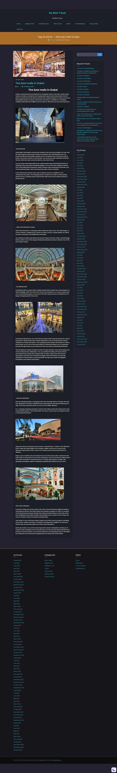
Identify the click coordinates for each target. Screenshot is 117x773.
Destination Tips (44, 23)
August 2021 (80, 317)
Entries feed (79, 563)
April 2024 (80, 230)
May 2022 (80, 293)
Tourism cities (20, 79)
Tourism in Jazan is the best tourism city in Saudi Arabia (89, 103)
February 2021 (81, 333)
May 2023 (80, 260)
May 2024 (80, 228)
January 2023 (81, 271)
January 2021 (81, 336)
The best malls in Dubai (30, 83)
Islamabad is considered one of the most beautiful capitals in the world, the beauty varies (89, 132)
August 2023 (80, 252)
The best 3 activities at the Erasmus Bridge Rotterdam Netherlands (88, 72)
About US (19, 29)
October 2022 (81, 279)
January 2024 (81, 239)
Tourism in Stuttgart (83, 75)
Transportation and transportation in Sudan (88, 98)
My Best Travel (57, 12)
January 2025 (81, 206)
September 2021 (82, 314)
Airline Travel (58, 23)
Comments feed (81, 566)
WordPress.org (80, 568)
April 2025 (80, 198)
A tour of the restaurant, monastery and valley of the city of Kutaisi (89, 115)
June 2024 (80, 225)
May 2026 (80, 163)
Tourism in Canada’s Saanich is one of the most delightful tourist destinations (89, 124)
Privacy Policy (94, 23)
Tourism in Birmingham (84, 128)
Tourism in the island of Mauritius (87, 84)
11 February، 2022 (29, 86)
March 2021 (80, 331)
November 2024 (82, 211)
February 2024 (81, 236)
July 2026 (79, 157)
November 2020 (82, 342)
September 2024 (82, 217)
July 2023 (79, 255)
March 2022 (80, 298)
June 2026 (80, 160)
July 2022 (79, 287)
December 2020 (82, 339)
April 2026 (80, 165)
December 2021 (82, 306)
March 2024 (80, 233)
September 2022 (82, 282)
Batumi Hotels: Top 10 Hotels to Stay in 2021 (89, 119)
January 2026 (81, 174)
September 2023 (82, 249)
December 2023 (82, 241)
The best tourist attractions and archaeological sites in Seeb (86, 110)
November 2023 (82, 244)
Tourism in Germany (83, 94)
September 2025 (82, 184)
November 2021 (82, 309)
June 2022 (80, 290)
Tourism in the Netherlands (85, 68)
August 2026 (80, 155)
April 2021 (80, 328)
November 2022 (82, 277)
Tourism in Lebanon (83, 106)
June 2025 (80, 193)
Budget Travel (29, 23)
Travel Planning (80, 23)
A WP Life (42, 760)
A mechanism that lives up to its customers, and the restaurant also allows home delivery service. (88, 139)
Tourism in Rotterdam (83, 81)
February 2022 (81, 301)
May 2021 (79, 325)
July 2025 (79, 190)
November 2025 (82, 179)
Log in (77, 560)
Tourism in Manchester (84, 78)
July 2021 (79, 320)
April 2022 (80, 295)
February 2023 (81, 268)
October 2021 (81, 312)
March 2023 (80, 266)
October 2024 (81, 214)
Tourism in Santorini (83, 92)
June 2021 (80, 323)
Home (18, 23)
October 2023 (81, 247)
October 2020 (81, 344)
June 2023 (80, 258)
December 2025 (82, 176)
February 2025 (81, 203)
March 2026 (80, 168)
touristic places (49, 574)
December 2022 (82, 274)
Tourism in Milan (82, 86)
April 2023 (80, 263)
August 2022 (80, 285)
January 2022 (81, 304)
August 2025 (80, 187)
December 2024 (82, 209)
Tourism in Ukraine (82, 89)
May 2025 (80, 195)
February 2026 (81, 171)
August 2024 (80, 220)
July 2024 (80, 222)
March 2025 (80, 201)
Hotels (68, 23)
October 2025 (81, 182)
